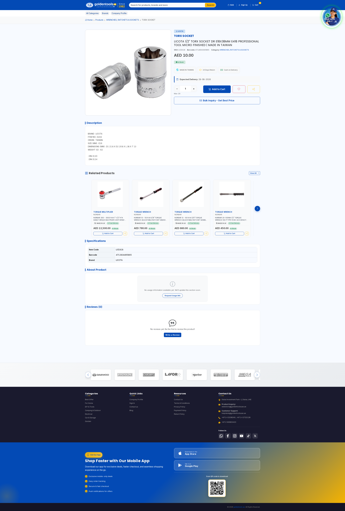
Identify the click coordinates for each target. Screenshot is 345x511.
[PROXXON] (124, 375)
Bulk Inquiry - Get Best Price (218, 100)
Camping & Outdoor (93, 410)
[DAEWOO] (100, 375)
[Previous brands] (88, 375)
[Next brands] (257, 375)
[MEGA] (244, 375)
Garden (88, 421)
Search (210, 5)
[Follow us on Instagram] (234, 436)
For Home (89, 403)
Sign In (132, 403)
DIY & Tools (89, 407)
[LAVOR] (172, 375)
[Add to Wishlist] (239, 89)
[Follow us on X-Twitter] (255, 436)
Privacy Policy (179, 407)
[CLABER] (148, 375)
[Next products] (257, 208)
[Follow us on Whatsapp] (221, 436)
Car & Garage (90, 418)
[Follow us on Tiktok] (248, 436)
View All (253, 173)
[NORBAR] (196, 375)
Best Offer (89, 399)
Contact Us (178, 399)
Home (90, 20)
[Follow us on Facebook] (228, 436)
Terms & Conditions (182, 403)
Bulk (232, 5)
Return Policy (179, 414)
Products (99, 20)
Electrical (88, 414)
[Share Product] (253, 89)
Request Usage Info (172, 296)
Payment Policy (180, 410)
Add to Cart (218, 89)
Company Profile (136, 399)
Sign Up (244, 5)
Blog (131, 410)
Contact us (134, 407)
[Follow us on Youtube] (241, 436)
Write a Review (172, 335)
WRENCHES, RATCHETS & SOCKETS (122, 20)
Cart (257, 4)
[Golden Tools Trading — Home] (105, 5)
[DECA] (220, 375)
